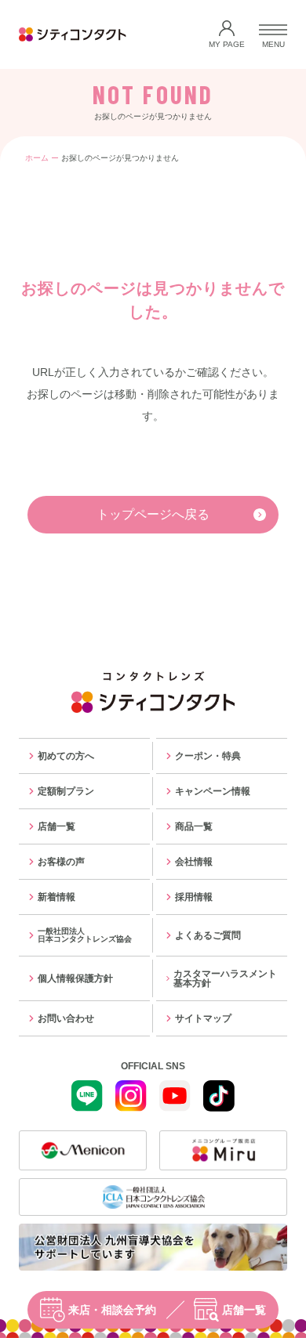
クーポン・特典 (208, 755)
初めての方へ (66, 755)
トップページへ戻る (153, 514)
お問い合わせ (66, 1018)
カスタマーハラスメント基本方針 (225, 978)
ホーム (37, 158)
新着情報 (56, 896)
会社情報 (194, 861)
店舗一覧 (244, 1310)
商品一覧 (194, 826)
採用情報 (194, 896)
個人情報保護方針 (75, 978)
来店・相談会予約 (112, 1310)
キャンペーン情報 (212, 791)
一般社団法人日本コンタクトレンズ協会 (85, 935)
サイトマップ (203, 1018)
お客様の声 (61, 861)
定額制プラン (66, 791)
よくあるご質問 (208, 935)
